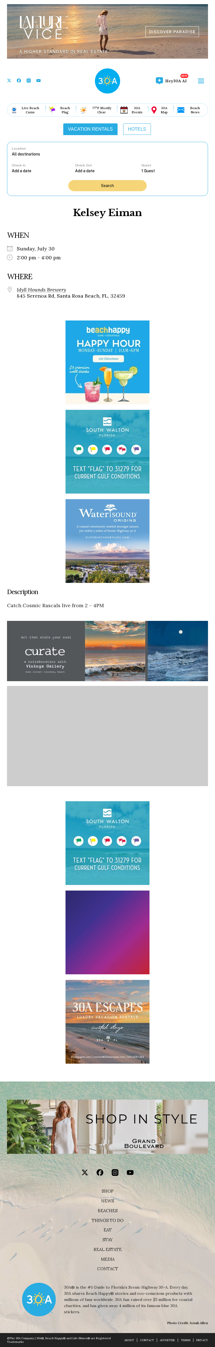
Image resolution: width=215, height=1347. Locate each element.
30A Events (137, 110)
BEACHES (108, 1210)
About (129, 1340)
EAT (108, 1230)
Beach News (195, 110)
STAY (107, 1239)
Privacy (202, 1340)
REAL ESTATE (108, 1249)
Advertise (167, 1340)
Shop (108, 1191)
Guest (146, 165)
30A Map (164, 110)
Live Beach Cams (30, 110)
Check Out (83, 165)
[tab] (90, 129)
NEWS (107, 1201)
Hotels (137, 129)
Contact (107, 1268)
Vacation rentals (90, 129)
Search (107, 185)
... (43, 170)
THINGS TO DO (107, 1220)
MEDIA (107, 1259)
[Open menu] (201, 81)
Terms (185, 1340)
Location (19, 148)
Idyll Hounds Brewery (41, 290)
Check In (18, 165)
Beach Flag (65, 110)
